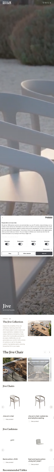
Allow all (44, 253)
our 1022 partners (10, 225)
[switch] (20, 244)
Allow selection (27, 253)
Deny (10, 253)
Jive (10, 318)
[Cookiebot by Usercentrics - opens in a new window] (46, 218)
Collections (5, 318)
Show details (46, 249)
